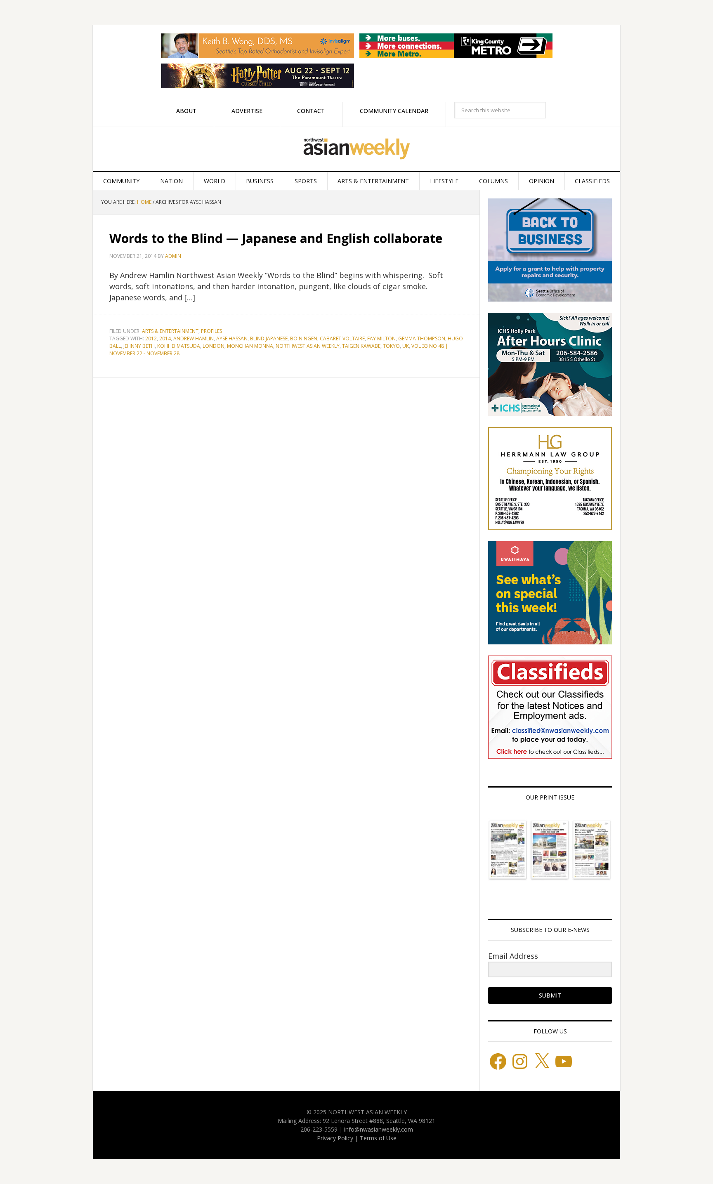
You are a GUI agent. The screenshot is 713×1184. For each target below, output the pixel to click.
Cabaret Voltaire (342, 338)
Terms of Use (378, 1138)
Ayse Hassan (232, 338)
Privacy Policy (335, 1138)
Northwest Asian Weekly (356, 148)
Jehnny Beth (139, 345)
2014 (165, 338)
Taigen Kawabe (361, 345)
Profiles (211, 331)
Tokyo (391, 345)
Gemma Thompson (421, 338)
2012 (151, 338)
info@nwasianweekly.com (378, 1129)
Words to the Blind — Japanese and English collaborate (275, 238)
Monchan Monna (250, 345)
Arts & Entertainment (170, 331)
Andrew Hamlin (193, 338)
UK (405, 345)
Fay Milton (381, 338)
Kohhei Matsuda (178, 345)
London (213, 345)
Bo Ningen (303, 338)
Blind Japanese (269, 338)
